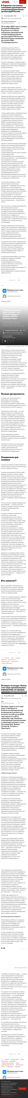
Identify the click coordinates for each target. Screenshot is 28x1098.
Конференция (10, 1066)
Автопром (17, 658)
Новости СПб (14, 661)
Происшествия (12, 660)
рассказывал (23, 643)
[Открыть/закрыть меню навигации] (14, 2)
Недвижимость (19, 1065)
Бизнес (3, 1066)
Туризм (22, 1059)
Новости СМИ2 (5, 301)
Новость (7, 658)
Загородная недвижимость (7, 1065)
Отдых (17, 1063)
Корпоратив (13, 1061)
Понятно (22, 1088)
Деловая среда (4, 1061)
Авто (12, 658)
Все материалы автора (7, 23)
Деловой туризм (15, 1059)
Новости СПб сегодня (6, 663)
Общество (3, 660)
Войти (23, 2)
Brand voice (17, 1066)
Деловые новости (5, 661)
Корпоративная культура (7, 1063)
